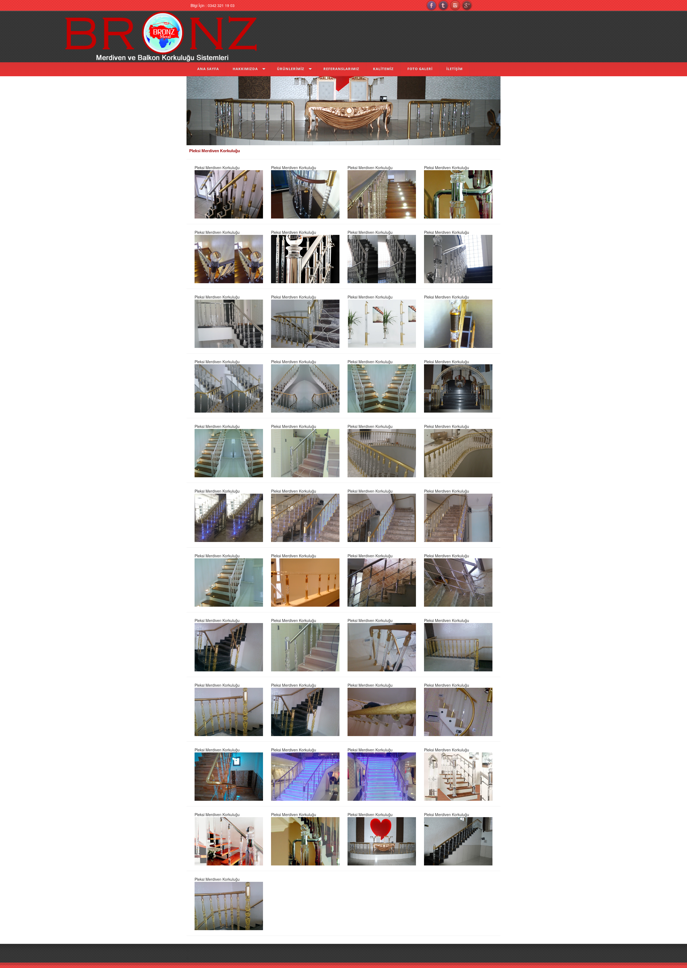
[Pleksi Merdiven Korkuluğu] (229, 193)
